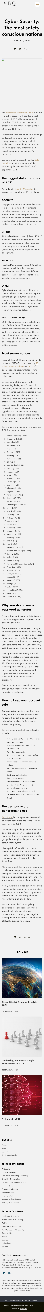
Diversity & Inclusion (9, 1186)
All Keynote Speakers (10, 1155)
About (4, 1145)
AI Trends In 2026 (11, 1119)
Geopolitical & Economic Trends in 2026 (19, 1004)
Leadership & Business (10, 1216)
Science (5, 1240)
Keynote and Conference (11, 1199)
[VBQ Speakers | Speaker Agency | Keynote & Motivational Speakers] (9, 4)
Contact (5, 1152)
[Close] (40, 1306)
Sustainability (7, 1233)
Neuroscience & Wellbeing (12, 1219)
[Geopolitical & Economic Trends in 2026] (22, 978)
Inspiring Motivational (10, 1202)
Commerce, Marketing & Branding (15, 1175)
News (4, 1148)
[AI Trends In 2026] (22, 1095)
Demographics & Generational (14, 1182)
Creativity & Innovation (11, 1179)
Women (5, 1247)
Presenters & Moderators (11, 1226)
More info (23, 1309)
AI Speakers (6, 1169)
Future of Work (7, 1196)
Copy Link (27, 49)
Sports (4, 1236)
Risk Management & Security (13, 1230)
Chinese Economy (9, 1172)
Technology (6, 1243)
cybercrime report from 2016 (19, 112)
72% (31, 366)
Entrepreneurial (8, 1192)
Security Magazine (24, 189)
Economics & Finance (10, 1189)
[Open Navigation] (37, 4)
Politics (4, 1223)
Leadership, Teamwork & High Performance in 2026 (18, 1062)
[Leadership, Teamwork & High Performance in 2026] (22, 1037)
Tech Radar (7, 817)
